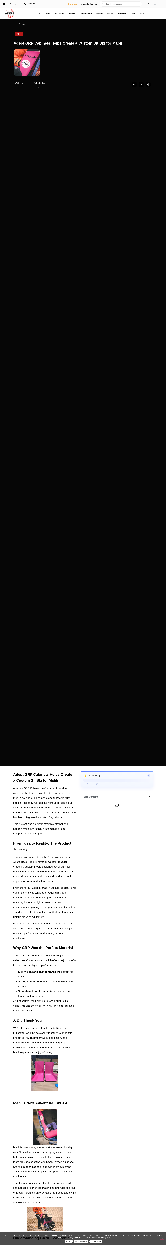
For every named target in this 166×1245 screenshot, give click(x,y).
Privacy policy (96, 1241)
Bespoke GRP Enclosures (104, 13)
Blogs (133, 13)
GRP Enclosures (86, 13)
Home (39, 13)
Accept (69, 1241)
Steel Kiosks (72, 13)
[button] (134, 84)
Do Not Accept (81, 1241)
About (48, 13)
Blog (19, 34)
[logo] (9, 13)
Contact (142, 13)
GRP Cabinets (59, 13)
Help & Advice (122, 13)
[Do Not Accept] (162, 1238)
